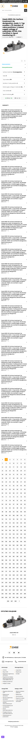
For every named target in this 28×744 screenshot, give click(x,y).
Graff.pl (16, 726)
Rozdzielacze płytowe (14, 15)
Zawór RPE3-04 (14, 632)
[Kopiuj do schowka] (16, 35)
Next (25, 61)
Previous (22, 61)
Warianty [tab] (5, 105)
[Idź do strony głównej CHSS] (14, 647)
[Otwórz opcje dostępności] (2, 737)
